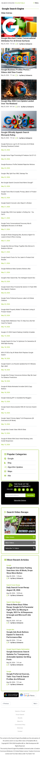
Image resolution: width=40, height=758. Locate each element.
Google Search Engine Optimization (18, 649)
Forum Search (20, 714)
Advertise (20, 728)
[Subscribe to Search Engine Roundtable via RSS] (31, 489)
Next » (35, 703)
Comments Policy (20, 724)
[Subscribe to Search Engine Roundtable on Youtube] (27, 489)
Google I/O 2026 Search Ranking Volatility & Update (18, 332)
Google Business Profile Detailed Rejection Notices (18, 164)
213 (18, 107)
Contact (20, 731)
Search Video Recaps (13, 602)
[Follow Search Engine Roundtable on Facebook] (15, 489)
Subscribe (30, 495)
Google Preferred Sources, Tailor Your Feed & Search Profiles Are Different (18, 676)
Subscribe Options (20, 500)
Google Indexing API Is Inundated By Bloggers (16, 398)
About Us (20, 721)
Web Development (31, 743)
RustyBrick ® (19, 743)
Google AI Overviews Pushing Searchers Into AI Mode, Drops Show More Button (20, 570)
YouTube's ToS (30, 753)
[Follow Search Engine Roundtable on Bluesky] (23, 489)
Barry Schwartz (26, 44)
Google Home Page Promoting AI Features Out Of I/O (18, 155)
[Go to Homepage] (13, 3)
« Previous (6, 703)
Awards (20, 718)
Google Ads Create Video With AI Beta (13, 429)
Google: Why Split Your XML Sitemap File (14, 173)
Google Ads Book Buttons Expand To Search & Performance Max (18, 634)
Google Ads (10, 629)
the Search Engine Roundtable (18, 738)
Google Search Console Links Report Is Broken (16, 203)
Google (9, 565)
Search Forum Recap (13, 585)
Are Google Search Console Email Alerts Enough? (17, 182)
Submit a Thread (20, 711)
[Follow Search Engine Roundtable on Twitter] (19, 489)
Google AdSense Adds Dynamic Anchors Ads (16, 269)
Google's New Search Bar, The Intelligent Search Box (18, 278)
